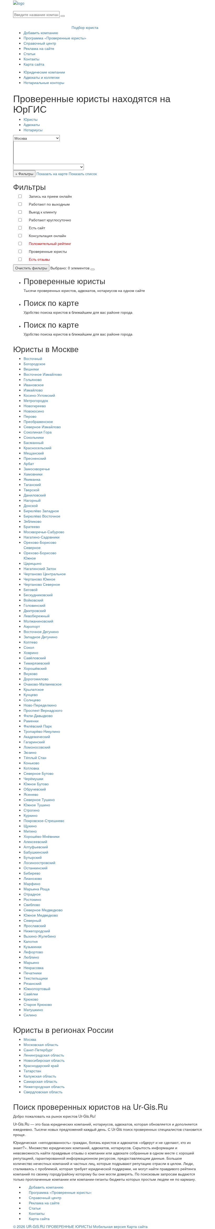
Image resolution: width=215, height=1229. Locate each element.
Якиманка (32, 479)
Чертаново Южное (39, 579)
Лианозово (33, 878)
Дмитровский (35, 610)
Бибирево (32, 873)
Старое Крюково (38, 1004)
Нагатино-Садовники (42, 537)
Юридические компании (44, 72)
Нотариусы (33, 129)
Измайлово (33, 390)
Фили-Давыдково (38, 715)
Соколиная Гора (38, 432)
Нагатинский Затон (40, 568)
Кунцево (31, 694)
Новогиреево (35, 405)
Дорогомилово (36, 678)
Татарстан (32, 1070)
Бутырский (33, 857)
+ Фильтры (24, 173)
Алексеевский (35, 841)
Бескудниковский (38, 594)
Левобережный (37, 615)
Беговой (30, 589)
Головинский (34, 605)
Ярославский (35, 925)
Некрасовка (34, 967)
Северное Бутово (38, 773)
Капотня (31, 941)
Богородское (34, 363)
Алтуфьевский (36, 846)
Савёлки (31, 993)
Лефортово (33, 951)
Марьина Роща (37, 888)
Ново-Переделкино (40, 705)
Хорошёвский (35, 668)
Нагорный (32, 500)
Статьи (29, 53)
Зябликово (32, 521)
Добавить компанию (41, 32)
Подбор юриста (85, 27)
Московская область (41, 1044)
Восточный (33, 358)
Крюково (31, 999)
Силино (30, 1014)
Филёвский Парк (38, 726)
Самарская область (40, 1081)
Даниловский (35, 495)
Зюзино (30, 752)
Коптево (30, 642)
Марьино (31, 962)
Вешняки (31, 369)
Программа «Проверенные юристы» (55, 37)
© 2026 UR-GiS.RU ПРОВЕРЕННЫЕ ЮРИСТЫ (52, 1226)
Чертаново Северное (42, 584)
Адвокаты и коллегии (42, 77)
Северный (32, 920)
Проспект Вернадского (43, 710)
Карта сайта (34, 64)
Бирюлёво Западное (41, 510)
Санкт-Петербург (38, 1049)
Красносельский (37, 447)
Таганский (32, 484)
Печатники (33, 972)
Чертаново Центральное (45, 573)
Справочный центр (40, 43)
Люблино (31, 957)
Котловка (31, 768)
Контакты (31, 58)
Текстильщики (36, 978)
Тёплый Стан (35, 757)
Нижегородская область (44, 1086)
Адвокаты (32, 124)
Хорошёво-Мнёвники (42, 836)
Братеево (32, 526)
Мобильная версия (109, 1226)
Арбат (29, 463)
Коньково (31, 762)
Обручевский (35, 789)
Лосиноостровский (39, 862)
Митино (30, 831)
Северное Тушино (39, 799)
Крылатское (34, 689)
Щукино (30, 825)
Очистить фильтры (31, 267)
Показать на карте (52, 173)
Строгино (32, 810)
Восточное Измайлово (43, 374)
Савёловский (35, 657)
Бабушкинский (36, 852)
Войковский (33, 600)
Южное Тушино (37, 804)
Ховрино (31, 652)
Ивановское (34, 384)
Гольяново (33, 379)
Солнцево (32, 699)
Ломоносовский (37, 747)
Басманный (34, 442)
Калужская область (40, 1076)
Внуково (30, 673)
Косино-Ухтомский (39, 395)
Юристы (30, 119)
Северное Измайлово (42, 426)
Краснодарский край (41, 1065)
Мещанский (34, 453)
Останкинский (35, 867)
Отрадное (32, 894)
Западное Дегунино (40, 636)
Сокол (29, 647)
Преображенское (38, 421)
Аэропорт (32, 626)
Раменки (31, 720)
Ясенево (31, 794)
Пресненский (35, 458)
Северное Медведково (43, 909)
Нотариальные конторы (44, 82)
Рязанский (32, 983)
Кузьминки (32, 946)
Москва (30, 1039)
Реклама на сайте (39, 48)
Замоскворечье (37, 468)
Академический (37, 736)
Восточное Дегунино (41, 631)
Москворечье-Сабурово (44, 531)
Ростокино (32, 899)
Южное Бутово (36, 783)
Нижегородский (37, 930)
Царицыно (32, 563)
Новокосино (34, 411)
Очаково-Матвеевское (43, 684)
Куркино (30, 815)
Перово (30, 416)
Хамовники (33, 474)
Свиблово (32, 904)
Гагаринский (34, 741)
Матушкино (33, 1009)
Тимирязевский (37, 663)
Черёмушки (33, 778)
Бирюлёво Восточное (42, 516)
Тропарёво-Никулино (42, 731)
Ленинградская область (44, 1055)
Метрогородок (36, 400)
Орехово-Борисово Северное (40, 545)
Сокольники (34, 437)
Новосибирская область (44, 1060)
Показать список (83, 173)
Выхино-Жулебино (40, 936)
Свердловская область (43, 1091)
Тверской (31, 489)
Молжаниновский (38, 621)
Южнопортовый (37, 988)
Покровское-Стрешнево (44, 820)
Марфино (32, 883)
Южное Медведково (41, 915)
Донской (31, 505)
